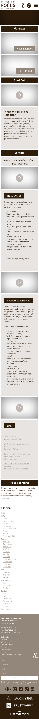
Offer (3, 570)
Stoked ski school (10, 459)
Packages (6, 572)
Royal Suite (7, 547)
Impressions (7, 526)
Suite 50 (6, 554)
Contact (4, 591)
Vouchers (6, 523)
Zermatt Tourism (10, 436)
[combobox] (19, 660)
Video (5, 531)
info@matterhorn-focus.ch (10, 632)
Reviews (6, 533)
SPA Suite (6, 549)
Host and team (8, 521)
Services (6, 577)
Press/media (7, 601)
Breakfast (6, 575)
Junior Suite (7, 564)
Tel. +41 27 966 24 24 (8, 627)
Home (3, 513)
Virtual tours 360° (9, 536)
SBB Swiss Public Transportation (16, 469)
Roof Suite (6, 542)
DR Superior (7, 562)
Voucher (6, 588)
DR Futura (6, 557)
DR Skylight (7, 567)
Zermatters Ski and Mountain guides (17, 454)
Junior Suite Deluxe (10, 559)
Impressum (5, 609)
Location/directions (9, 528)
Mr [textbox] (3, 660)
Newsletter (7, 603)
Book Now (29, 5)
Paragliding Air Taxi (11, 449)
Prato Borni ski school (12, 456)
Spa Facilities (6, 580)
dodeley (27, 684)
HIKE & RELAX (24, 48)
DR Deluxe (6, 552)
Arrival (6, 596)
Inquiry (5, 606)
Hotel (3, 516)
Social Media (7, 598)
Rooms (3, 539)
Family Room (7, 544)
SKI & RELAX (25, 71)
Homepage (5, 498)
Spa (4, 583)
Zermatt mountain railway (13, 439)
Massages (6, 585)
